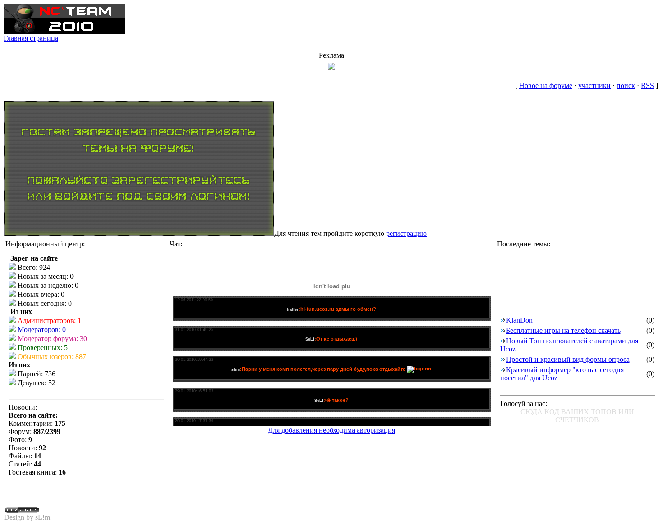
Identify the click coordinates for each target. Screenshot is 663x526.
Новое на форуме (545, 85)
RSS (647, 85)
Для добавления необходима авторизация (331, 430)
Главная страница (31, 38)
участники (594, 85)
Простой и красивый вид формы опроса (568, 359)
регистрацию (406, 233)
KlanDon (519, 320)
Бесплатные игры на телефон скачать (563, 330)
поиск (626, 85)
